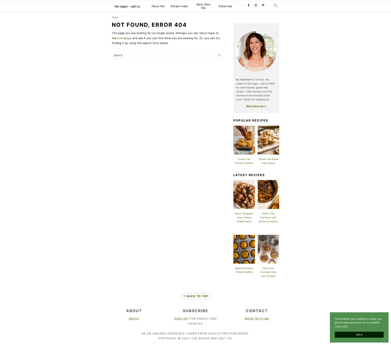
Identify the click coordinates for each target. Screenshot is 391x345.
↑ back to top (195, 296)
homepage (124, 38)
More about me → (256, 106)
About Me (157, 6)
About (134, 318)
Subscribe (225, 6)
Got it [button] (359, 334)
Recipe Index (179, 6)
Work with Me (257, 318)
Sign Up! (181, 318)
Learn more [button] (341, 326)
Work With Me (203, 6)
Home (115, 17)
